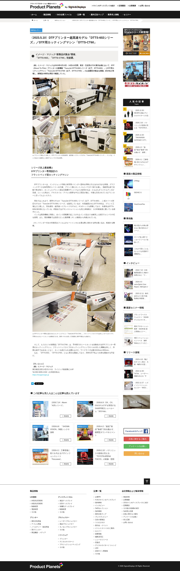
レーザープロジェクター (68, 521)
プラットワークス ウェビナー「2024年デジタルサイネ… (141, 317)
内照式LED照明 (36, 503)
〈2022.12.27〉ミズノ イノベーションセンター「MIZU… (141, 385)
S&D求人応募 (128, 511)
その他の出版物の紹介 (131, 508)
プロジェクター (63, 517)
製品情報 (47, 15)
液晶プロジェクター (67, 524)
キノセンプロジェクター (68, 527)
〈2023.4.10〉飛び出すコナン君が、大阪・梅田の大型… (141, 361)
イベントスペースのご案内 (104, 528)
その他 (33, 512)
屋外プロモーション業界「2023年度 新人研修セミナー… (141, 328)
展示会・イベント (101, 525)
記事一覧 (81, 15)
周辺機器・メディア (38, 532)
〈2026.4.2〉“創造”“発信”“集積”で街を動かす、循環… (141, 149)
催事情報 (98, 534)
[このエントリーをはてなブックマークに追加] (32, 383)
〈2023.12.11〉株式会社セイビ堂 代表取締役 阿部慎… (141, 295)
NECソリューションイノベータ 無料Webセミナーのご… (141, 340)
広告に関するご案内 (137, 439)
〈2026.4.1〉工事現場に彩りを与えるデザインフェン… (141, 162)
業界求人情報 (113, 15)
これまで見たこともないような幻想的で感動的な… (141, 251)
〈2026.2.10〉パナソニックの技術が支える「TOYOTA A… (141, 125)
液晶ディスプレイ (66, 501)
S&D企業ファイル (64, 15)
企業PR (98, 497)
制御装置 (34, 506)
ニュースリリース (101, 540)
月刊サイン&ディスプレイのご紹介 (135, 502)
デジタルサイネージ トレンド (105, 545)
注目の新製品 (100, 520)
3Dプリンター (36, 530)
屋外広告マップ (97, 15)
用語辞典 (126, 497)
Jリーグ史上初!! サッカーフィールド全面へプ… (141, 239)
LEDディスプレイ (66, 503)
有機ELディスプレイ (67, 506)
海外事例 (98, 511)
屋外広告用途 (36, 521)
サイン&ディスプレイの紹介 (104, 6)
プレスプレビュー (101, 517)
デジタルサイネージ (67, 542)
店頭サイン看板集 (101, 551)
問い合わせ (139, 453)
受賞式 (97, 542)
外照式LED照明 (36, 501)
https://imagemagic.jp (40, 375)
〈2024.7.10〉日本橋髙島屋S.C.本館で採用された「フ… (141, 272)
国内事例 (98, 502)
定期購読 (122, 6)
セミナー (127, 15)
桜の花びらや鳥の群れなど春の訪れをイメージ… (141, 227)
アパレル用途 (36, 524)
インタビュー (100, 505)
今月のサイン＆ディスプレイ (105, 500)
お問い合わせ (145, 6)
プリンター (34, 517)
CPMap (136, 181)
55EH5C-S (138, 192)
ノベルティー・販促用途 (40, 527)
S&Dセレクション (36, 30)
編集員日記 (99, 537)
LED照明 (33, 497)
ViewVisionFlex (139, 204)
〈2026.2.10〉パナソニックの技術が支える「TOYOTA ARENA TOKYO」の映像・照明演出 (105, 456)
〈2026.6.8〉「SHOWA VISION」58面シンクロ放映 (59, 429)
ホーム (34, 15)
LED (96, 548)
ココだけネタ (100, 522)
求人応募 (126, 520)
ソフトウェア (63, 535)
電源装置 (34, 509)
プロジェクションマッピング (70, 544)
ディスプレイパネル (65, 497)
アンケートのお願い (137, 446)
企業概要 (132, 6)
